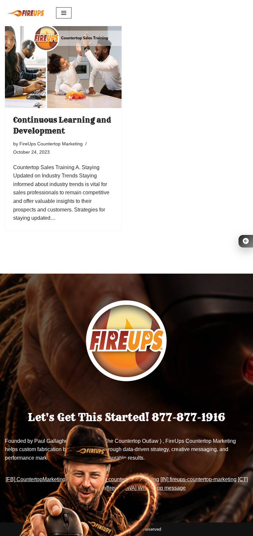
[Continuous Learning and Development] (63, 64)
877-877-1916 (188, 417)
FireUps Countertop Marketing (51, 143)
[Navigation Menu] (63, 13)
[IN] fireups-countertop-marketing (198, 479)
